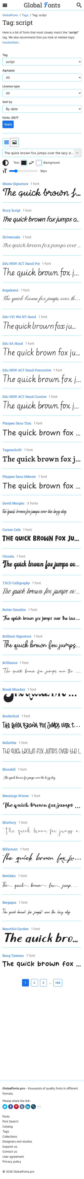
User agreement (13, 1156)
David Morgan (13, 503)
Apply (8, 124)
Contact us (9, 1151)
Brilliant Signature (16, 636)
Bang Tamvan (13, 955)
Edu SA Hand (12, 343)
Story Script (11, 210)
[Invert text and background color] (31, 163)
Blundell (8, 769)
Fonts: (10, 117)
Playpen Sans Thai (16, 423)
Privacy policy (11, 1161)
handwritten (10, 42)
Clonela (8, 556)
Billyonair (10, 849)
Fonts (6, 1116)
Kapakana (10, 290)
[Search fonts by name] (79, 5)
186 (57, 982)
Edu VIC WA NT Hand (19, 317)
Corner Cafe (11, 529)
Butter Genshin (14, 609)
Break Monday (13, 689)
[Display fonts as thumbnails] (14, 142)
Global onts (42, 5)
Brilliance (9, 662)
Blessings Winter (15, 796)
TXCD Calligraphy (16, 583)
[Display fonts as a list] (6, 142)
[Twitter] (4, 1106)
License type (11, 86)
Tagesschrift (12, 450)
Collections (9, 1136)
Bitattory (9, 822)
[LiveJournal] (33, 1106)
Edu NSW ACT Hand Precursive (26, 370)
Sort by (7, 102)
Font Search (10, 1121)
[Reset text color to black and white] (5, 163)
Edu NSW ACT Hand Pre (21, 263)
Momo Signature (15, 183)
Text (16, 162)
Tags (5, 1131)
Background (51, 162)
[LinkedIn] (27, 1106)
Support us (9, 1146)
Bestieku (9, 875)
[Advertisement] (42, 1033)
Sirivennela (11, 237)
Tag (5, 55)
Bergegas (9, 902)
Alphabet (8, 70)
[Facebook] (10, 1106)
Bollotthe (9, 742)
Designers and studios (17, 1141)
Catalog (7, 1126)
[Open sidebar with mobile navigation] (5, 5)
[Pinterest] (16, 1106)
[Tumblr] (22, 1106)
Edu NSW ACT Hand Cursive (24, 396)
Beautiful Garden (15, 929)
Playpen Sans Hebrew (19, 476)
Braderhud (10, 716)
